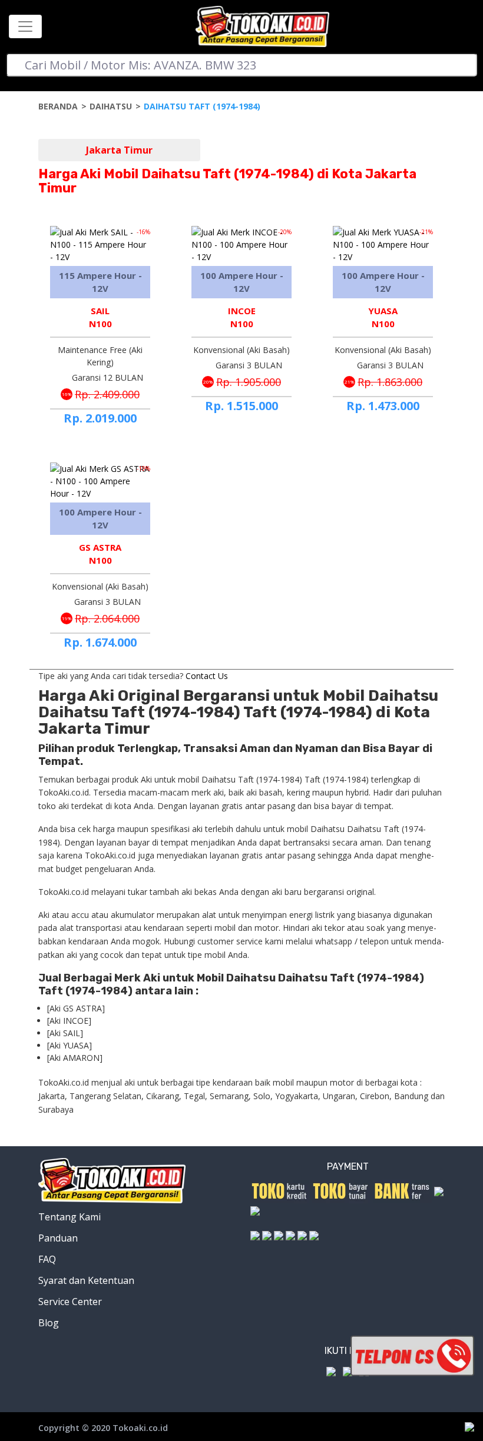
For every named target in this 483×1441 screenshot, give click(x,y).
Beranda (58, 106)
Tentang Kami (69, 1216)
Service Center (70, 1301)
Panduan (58, 1238)
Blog (48, 1322)
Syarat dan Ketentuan (86, 1280)
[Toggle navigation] (25, 26)
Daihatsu (111, 106)
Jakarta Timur (119, 150)
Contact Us (207, 675)
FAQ (47, 1259)
